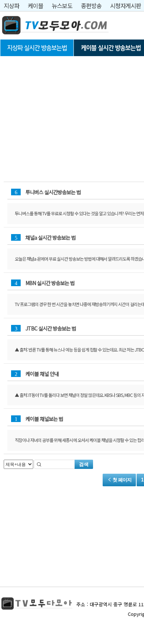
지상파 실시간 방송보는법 (37, 48)
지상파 (11, 5)
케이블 (35, 5)
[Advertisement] (55, 110)
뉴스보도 (62, 5)
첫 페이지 (121, 480)
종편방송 (91, 5)
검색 (84, 464)
